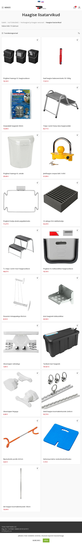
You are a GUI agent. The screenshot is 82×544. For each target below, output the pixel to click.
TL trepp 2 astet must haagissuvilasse (16, 269)
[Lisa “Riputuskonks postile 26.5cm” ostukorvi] (37, 421)
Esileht (4, 22)
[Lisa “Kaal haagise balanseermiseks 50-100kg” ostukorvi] (77, 40)
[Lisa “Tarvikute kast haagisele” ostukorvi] (77, 325)
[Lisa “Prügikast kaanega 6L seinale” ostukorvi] (37, 135)
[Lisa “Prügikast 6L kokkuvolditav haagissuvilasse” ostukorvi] (77, 230)
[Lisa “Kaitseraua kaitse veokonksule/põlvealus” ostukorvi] (77, 421)
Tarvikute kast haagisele (51, 364)
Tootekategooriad (11, 33)
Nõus (46, 540)
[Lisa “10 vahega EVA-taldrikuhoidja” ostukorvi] (77, 183)
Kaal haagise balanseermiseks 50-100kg (57, 78)
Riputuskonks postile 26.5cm (13, 459)
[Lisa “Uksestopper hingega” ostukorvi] (37, 373)
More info (36, 540)
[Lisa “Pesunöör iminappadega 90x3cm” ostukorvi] (37, 278)
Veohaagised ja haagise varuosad (32, 22)
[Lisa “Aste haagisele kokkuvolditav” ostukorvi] (77, 278)
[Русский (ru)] (42, 1)
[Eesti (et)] (39, 1)
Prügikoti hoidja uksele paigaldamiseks (16, 221)
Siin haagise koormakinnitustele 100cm (16, 507)
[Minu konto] (79, 7)
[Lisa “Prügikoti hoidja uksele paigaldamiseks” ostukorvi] (37, 183)
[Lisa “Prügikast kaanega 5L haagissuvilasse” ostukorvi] (37, 40)
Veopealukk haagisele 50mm (13, 126)
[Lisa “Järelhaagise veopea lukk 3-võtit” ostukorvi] (77, 135)
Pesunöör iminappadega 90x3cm (14, 316)
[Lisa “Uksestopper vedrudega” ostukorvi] (37, 325)
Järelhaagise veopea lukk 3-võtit (54, 173)
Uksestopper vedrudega (11, 364)
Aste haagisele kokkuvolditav (53, 316)
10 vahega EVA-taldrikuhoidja (53, 221)
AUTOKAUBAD (13, 22)
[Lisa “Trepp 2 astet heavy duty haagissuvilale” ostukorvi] (77, 87)
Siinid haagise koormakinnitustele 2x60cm (57, 411)
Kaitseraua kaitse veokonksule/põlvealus (57, 459)
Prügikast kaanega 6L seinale (13, 173)
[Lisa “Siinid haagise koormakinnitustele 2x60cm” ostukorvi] (77, 373)
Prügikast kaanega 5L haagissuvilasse (16, 78)
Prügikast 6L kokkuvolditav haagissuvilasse (58, 269)
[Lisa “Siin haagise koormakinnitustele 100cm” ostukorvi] (37, 468)
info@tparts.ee (7, 531)
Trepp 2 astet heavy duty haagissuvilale (57, 126)
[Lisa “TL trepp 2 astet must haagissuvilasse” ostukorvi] (37, 230)
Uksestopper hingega (10, 411)
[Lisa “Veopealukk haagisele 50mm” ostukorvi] (37, 87)
